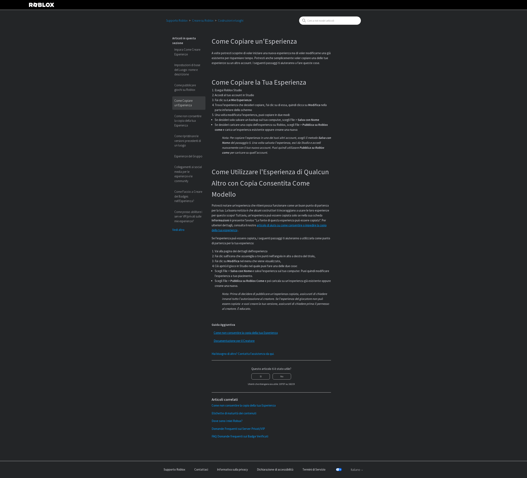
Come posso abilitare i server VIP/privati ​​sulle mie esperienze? (188, 216)
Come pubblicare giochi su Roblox (185, 87)
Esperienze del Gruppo (188, 156)
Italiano (356, 469)
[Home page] (41, 5)
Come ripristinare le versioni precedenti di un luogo (187, 140)
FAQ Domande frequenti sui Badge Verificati (240, 436)
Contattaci (201, 469)
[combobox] (330, 20)
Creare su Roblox (202, 20)
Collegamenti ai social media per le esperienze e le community (188, 174)
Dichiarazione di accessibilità (275, 469)
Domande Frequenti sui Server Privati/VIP (238, 429)
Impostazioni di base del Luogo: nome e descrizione (187, 69)
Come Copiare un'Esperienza (183, 103)
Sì (261, 376)
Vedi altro (178, 230)
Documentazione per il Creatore (234, 341)
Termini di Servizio (313, 469)
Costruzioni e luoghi (230, 20)
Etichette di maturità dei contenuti (234, 413)
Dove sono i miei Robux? (227, 421)
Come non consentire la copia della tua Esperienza (187, 120)
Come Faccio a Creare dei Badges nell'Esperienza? (188, 196)
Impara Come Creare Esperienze (187, 52)
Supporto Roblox (177, 20)
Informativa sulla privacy (232, 469)
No (281, 376)
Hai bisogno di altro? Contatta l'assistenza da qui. (243, 354)
